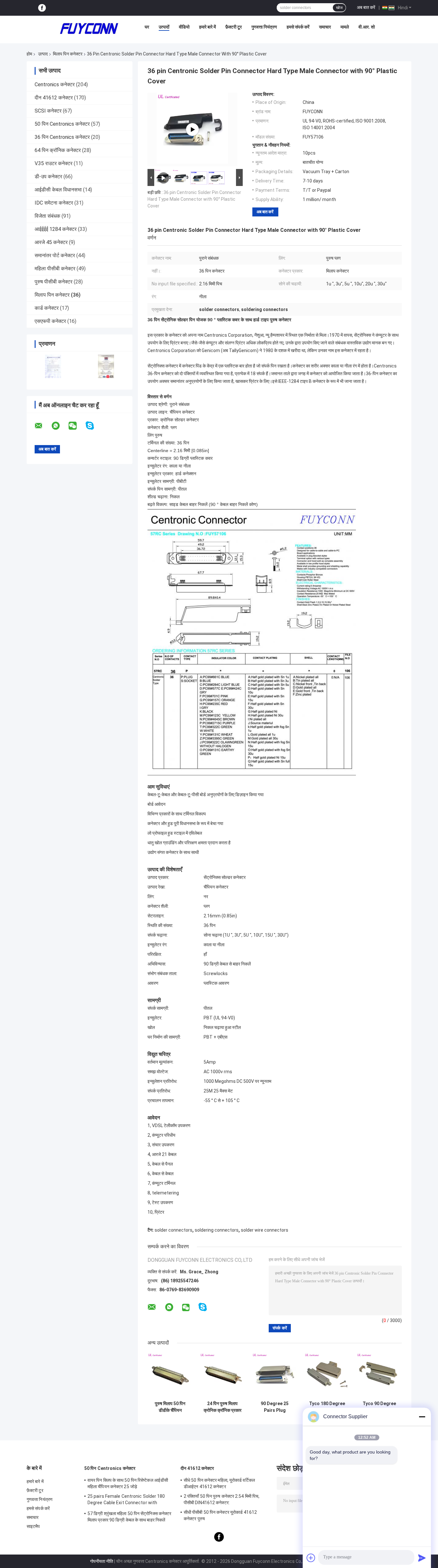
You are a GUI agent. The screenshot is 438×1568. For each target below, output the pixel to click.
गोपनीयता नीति (101, 1561)
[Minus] (422, 1416)
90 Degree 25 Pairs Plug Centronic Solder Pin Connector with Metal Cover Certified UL (274, 1407)
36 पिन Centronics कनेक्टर (62, 137)
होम (29, 53)
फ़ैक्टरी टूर (233, 27)
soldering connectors (217, 1230)
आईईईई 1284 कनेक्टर (56, 229)
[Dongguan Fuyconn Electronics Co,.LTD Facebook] (42, 8)
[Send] (422, 1558)
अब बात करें (366, 7)
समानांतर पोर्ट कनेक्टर (55, 255)
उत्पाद (43, 53)
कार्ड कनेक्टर (47, 308)
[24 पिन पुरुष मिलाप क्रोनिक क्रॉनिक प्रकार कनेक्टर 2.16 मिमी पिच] (222, 1375)
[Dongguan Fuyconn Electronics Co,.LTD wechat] (77, 426)
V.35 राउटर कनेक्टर (53, 163)
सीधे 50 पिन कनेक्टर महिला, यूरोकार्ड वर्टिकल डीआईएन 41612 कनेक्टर (219, 1483)
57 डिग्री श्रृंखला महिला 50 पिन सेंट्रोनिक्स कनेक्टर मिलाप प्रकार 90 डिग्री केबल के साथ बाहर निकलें (129, 1516)
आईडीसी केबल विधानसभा (58, 190)
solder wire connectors (264, 1230)
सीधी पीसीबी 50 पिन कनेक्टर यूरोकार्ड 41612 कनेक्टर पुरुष (220, 1515)
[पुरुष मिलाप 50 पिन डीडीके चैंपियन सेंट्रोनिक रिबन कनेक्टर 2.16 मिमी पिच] (170, 1375)
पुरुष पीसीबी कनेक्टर (53, 282)
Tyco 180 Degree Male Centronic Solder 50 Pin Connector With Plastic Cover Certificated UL (327, 1407)
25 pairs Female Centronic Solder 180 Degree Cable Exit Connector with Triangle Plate (126, 1500)
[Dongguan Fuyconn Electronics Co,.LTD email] (43, 426)
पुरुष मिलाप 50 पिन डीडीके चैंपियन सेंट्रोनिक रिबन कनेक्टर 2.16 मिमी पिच (170, 1407)
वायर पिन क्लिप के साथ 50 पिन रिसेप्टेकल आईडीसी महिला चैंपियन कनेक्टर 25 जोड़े (128, 1483)
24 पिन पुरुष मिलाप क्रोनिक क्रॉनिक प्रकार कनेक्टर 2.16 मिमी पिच (222, 1407)
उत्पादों (164, 27)
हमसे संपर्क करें (298, 27)
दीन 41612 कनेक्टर (54, 98)
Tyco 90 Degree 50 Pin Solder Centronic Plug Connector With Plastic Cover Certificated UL (379, 1407)
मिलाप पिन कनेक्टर (67, 53)
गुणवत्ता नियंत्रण (264, 27)
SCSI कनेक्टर (48, 111)
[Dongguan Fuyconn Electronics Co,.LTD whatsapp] (60, 426)
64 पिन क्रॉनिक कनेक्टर (58, 150)
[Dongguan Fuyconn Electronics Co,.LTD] (89, 28)
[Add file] (311, 1558)
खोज (339, 7)
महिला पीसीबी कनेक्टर (55, 269)
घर (147, 27)
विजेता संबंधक (47, 216)
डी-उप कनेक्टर (48, 176)
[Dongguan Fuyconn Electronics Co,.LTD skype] (94, 425)
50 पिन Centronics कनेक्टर (62, 124)
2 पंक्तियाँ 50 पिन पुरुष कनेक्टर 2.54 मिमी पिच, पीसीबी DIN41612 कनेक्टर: (221, 1499)
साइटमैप (33, 1526)
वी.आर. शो (366, 27)
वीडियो (184, 27)
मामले (345, 27)
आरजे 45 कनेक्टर (51, 242)
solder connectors (173, 1230)
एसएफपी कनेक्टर (50, 321)
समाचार (325, 27)
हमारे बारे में (207, 27)
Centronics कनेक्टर (55, 84)
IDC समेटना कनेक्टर (54, 203)
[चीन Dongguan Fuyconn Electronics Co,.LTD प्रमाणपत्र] (53, 366)
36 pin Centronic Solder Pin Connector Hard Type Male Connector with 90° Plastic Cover (194, 199)
